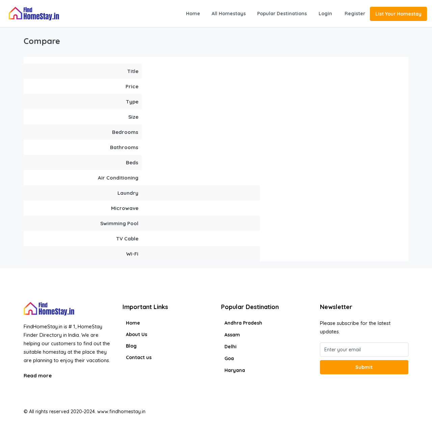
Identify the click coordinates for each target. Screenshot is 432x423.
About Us (136, 334)
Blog (131, 346)
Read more (38, 375)
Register (355, 13)
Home (193, 13)
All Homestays (229, 13)
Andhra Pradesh (243, 323)
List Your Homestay (398, 14)
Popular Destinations (282, 13)
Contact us (139, 357)
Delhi (230, 347)
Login (325, 13)
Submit (364, 367)
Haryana (234, 370)
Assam (232, 335)
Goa (229, 358)
